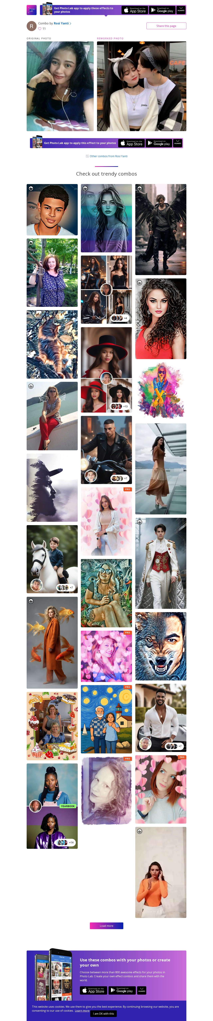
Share (166, 26)
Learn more (82, 1010)
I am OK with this (103, 1013)
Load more (106, 926)
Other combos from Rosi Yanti (108, 156)
